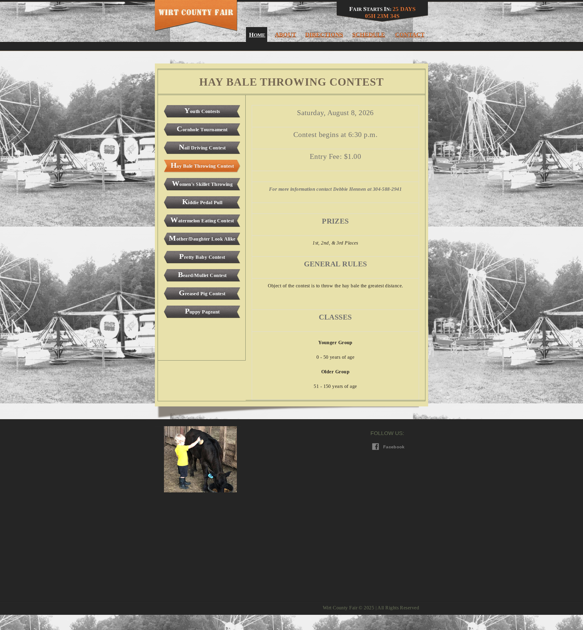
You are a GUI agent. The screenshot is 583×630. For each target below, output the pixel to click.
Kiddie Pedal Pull (202, 201)
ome (256, 34)
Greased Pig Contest (202, 293)
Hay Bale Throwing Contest (202, 165)
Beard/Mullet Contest (202, 274)
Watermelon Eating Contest (202, 220)
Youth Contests (202, 110)
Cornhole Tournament (202, 129)
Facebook (387, 446)
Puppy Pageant (202, 311)
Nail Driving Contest (202, 147)
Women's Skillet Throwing (202, 183)
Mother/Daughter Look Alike (202, 238)
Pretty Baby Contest (202, 256)
